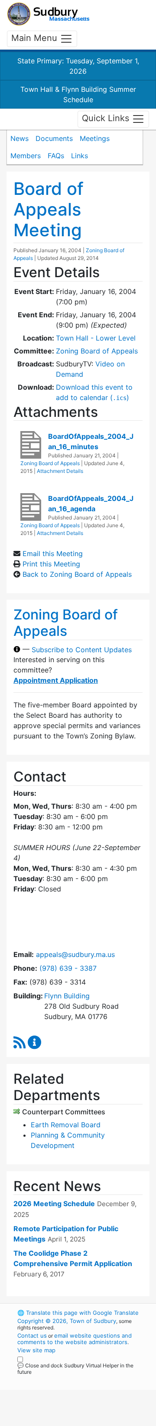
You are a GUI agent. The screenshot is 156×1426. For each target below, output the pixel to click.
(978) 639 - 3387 (68, 968)
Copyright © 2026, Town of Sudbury (66, 1320)
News (19, 138)
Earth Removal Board (66, 1124)
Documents (54, 138)
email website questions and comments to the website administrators (74, 1338)
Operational (70, 1420)
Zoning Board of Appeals (97, 351)
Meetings (95, 138)
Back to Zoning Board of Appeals (77, 574)
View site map (36, 1350)
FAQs (56, 155)
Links (79, 155)
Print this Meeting (51, 564)
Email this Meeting (53, 553)
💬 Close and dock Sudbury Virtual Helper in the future (75, 1368)
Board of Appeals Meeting (48, 209)
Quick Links (107, 118)
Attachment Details (60, 471)
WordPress (55, 1379)
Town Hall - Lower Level (96, 338)
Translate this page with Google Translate (78, 1312)
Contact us (32, 1335)
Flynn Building (67, 995)
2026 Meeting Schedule (54, 1203)
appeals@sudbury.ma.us (75, 954)
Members (25, 155)
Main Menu (35, 38)
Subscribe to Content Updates (82, 649)
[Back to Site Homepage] (48, 14)
